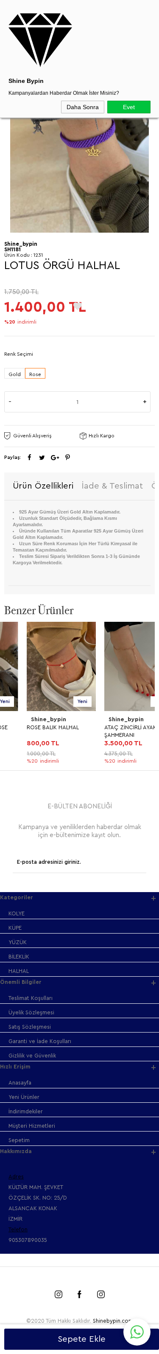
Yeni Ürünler (23, 1097)
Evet (129, 107)
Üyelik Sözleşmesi (31, 1012)
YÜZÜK (17, 942)
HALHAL (18, 971)
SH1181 (12, 249)
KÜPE (15, 928)
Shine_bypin (26, 719)
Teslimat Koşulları (30, 998)
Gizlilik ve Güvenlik (32, 1055)
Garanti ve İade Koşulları (39, 1041)
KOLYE (16, 913)
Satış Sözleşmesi (29, 1027)
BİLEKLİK (18, 956)
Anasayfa (19, 1082)
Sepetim (19, 1140)
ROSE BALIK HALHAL (30, 727)
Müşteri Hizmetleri (31, 1126)
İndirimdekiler (25, 1111)
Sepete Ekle (82, 1339)
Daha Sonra (83, 107)
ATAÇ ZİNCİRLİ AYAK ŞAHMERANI (108, 731)
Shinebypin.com (113, 1321)
